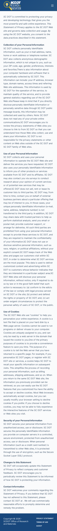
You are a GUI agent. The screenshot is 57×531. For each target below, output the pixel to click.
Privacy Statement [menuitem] (45, 518)
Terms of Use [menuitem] (42, 522)
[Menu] (52, 5)
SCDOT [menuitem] (39, 526)
